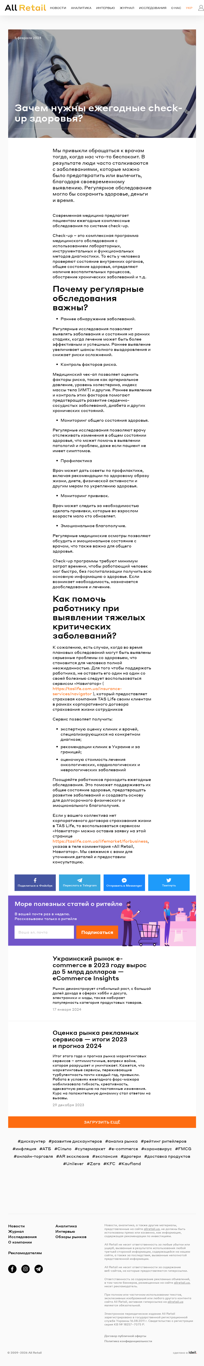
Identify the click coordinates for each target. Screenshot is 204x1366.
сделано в (184, 1352)
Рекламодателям (25, 1252)
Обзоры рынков (70, 1236)
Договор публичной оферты (125, 1336)
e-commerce (125, 1148)
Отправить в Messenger (124, 885)
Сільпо (64, 1148)
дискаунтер (33, 1141)
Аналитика (81, 8)
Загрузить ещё (102, 1122)
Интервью (105, 8)
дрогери (132, 1156)
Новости (58, 8)
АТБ (46, 1148)
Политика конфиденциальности (128, 1341)
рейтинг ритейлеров (165, 1141)
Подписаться (97, 932)
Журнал (127, 8)
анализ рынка (123, 1141)
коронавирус (158, 1148)
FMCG (184, 1148)
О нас (176, 8)
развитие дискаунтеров (77, 1141)
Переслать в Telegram (80, 885)
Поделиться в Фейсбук (35, 885)
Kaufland (131, 1163)
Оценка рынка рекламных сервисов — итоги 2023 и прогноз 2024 (96, 1039)
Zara (95, 1163)
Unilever (75, 1163)
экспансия (106, 1156)
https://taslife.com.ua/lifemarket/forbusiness (100, 841)
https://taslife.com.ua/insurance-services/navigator (87, 691)
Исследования (152, 8)
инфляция (26, 1148)
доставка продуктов (168, 1156)
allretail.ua (152, 1229)
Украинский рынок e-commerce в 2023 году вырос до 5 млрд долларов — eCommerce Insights (100, 968)
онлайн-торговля (35, 1156)
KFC (110, 1163)
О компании (20, 1242)
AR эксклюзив (74, 1156)
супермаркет (91, 1148)
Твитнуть (169, 885)
